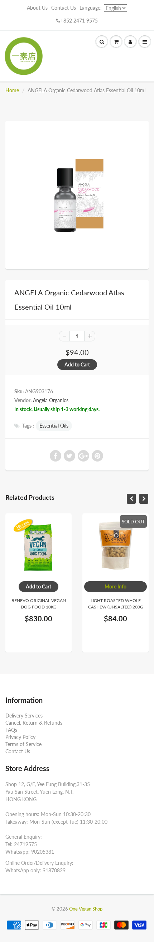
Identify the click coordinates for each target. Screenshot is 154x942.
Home (12, 90)
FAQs (11, 730)
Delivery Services (24, 715)
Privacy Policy (20, 737)
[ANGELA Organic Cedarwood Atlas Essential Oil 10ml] (77, 194)
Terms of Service (23, 744)
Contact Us (63, 8)
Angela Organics (50, 400)
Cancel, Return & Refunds (33, 723)
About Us (37, 8)
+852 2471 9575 (79, 21)
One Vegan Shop (85, 909)
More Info (115, 586)
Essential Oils (53, 426)
